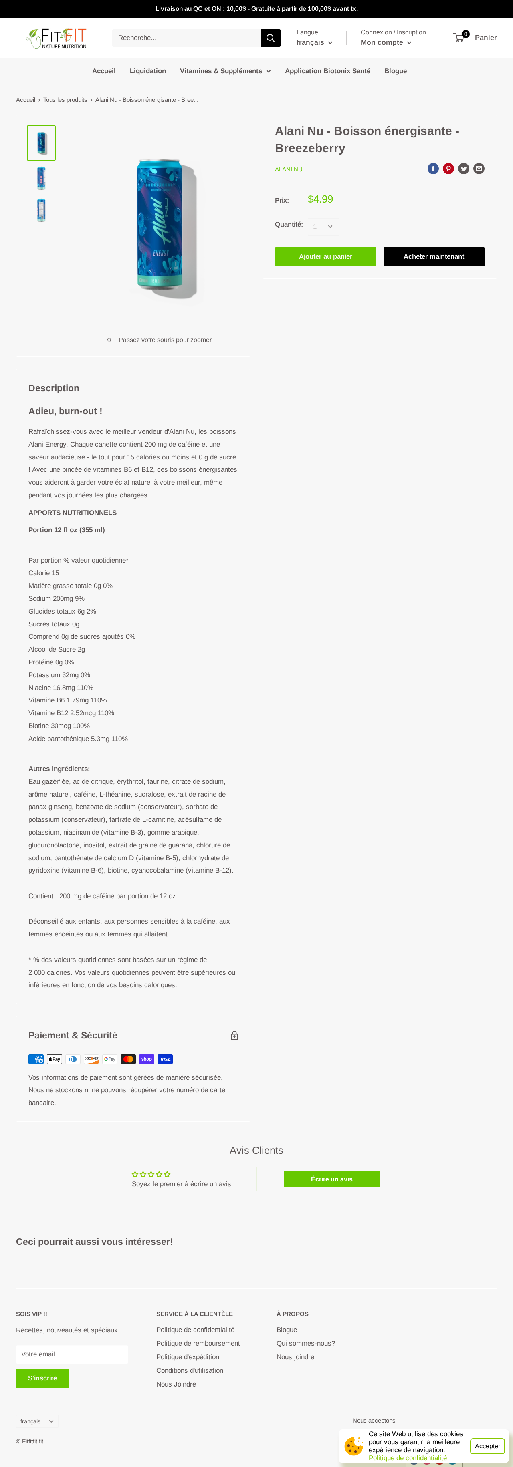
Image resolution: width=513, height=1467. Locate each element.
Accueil (104, 71)
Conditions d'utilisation (189, 1370)
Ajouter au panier (325, 256)
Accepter (487, 1446)
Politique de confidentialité (408, 1458)
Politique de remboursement (198, 1343)
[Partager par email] (479, 168)
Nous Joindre (176, 1384)
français (30, 1421)
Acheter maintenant (434, 256)
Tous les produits (65, 99)
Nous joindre (295, 1357)
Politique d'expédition (187, 1357)
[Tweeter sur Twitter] (463, 168)
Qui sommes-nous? (306, 1343)
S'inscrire (42, 1378)
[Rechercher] (271, 38)
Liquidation (148, 71)
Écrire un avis (332, 1179)
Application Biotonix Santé (327, 71)
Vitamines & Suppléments (221, 71)
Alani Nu (289, 169)
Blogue (395, 71)
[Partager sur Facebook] (433, 168)
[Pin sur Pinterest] (448, 168)
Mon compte (383, 42)
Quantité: (289, 224)
